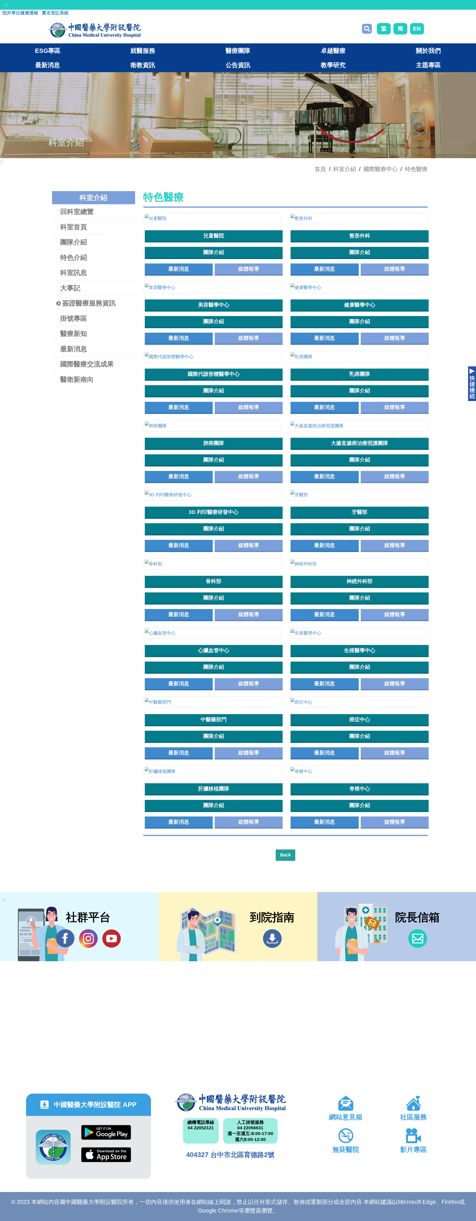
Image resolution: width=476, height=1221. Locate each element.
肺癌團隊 (213, 443)
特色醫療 (416, 169)
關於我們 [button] (428, 50)
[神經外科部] (358, 564)
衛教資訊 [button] (142, 64)
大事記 (70, 288)
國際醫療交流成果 (87, 364)
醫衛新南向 (77, 379)
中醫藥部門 (214, 719)
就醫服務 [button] (142, 50)
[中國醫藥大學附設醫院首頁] (94, 30)
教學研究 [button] (333, 64)
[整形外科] (358, 218)
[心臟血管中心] (213, 633)
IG (88, 938)
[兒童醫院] (213, 218)
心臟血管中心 (213, 650)
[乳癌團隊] (358, 356)
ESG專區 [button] (47, 50)
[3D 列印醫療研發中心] (213, 495)
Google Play (106, 1136)
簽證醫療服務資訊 (89, 303)
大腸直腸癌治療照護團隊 (359, 443)
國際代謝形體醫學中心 (214, 374)
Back (285, 854)
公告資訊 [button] (238, 64)
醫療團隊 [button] (238, 50)
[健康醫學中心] (358, 287)
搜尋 (367, 29)
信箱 (417, 938)
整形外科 (359, 235)
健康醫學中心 (359, 305)
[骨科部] (213, 564)
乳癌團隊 (359, 374)
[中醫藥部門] (213, 702)
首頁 (320, 169)
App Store (106, 1158)
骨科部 (213, 581)
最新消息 (73, 349)
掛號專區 (73, 318)
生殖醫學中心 (359, 650)
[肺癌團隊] (213, 426)
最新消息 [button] (47, 64)
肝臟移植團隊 (213, 788)
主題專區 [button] (428, 64)
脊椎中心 (359, 788)
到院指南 (272, 938)
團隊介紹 (73, 242)
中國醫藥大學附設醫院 (230, 1102)
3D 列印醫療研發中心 (213, 512)
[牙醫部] (358, 495)
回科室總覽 (77, 211)
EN (417, 29)
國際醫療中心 (380, 169)
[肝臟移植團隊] (213, 771)
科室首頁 (73, 227)
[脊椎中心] (358, 771)
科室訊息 (73, 272)
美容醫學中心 (213, 305)
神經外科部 (360, 581)
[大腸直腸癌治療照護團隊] (358, 426)
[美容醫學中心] (213, 287)
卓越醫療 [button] (333, 50)
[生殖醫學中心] (358, 633)
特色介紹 (73, 257)
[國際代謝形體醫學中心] (213, 356)
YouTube (111, 938)
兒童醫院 (213, 235)
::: (6, 4)
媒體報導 (248, 269)
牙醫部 (359, 512)
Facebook (65, 938)
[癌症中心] (358, 702)
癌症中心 (359, 719)
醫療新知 (73, 333)
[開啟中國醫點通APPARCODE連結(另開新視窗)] (53, 1147)
